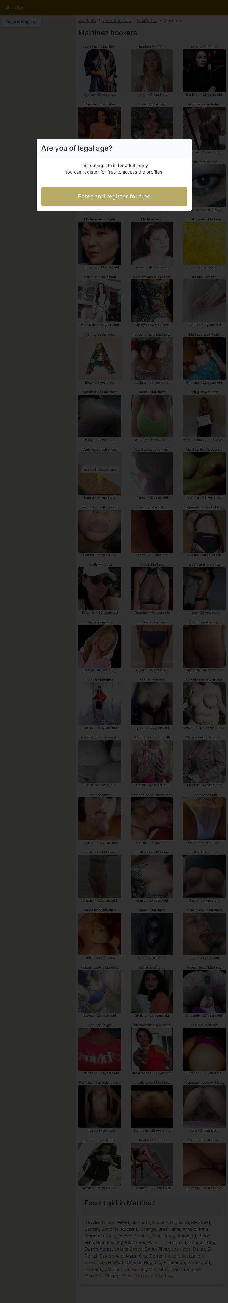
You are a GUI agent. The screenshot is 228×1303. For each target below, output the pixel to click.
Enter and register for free (114, 196)
